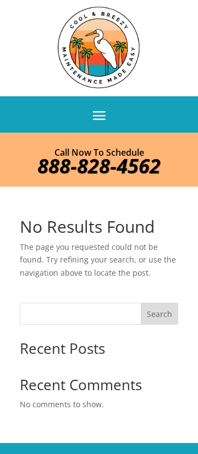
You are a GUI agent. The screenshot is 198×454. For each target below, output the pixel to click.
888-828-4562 (99, 165)
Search (159, 314)
